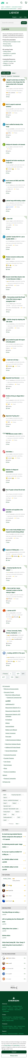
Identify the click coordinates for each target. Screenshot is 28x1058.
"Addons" (14, 803)
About (15, 1026)
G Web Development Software (13, 740)
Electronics (11, 1008)
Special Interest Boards (11, 750)
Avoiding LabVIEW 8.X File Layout (16, 653)
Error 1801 (10, 218)
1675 (18, 673)
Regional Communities (10, 778)
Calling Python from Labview (9, 928)
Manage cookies (14, 1055)
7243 (12, 677)
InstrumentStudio (9, 726)
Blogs (5, 768)
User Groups (7, 761)
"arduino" (17, 811)
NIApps (5, 63)
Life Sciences (10, 1009)
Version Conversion (10, 733)
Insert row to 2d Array (12, 360)
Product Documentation (13, 1033)
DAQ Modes (9, 451)
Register (14, 17)
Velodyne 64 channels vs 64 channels (15, 144)
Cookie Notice (16, 1045)
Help (25, 17)
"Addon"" (5, 803)
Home (2, 7)
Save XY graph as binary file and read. (15, 490)
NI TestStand (8, 719)
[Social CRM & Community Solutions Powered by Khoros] (14, 987)
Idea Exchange (8, 765)
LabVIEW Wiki (7, 65)
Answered (9, 76)
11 (6, 388)
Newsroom (5, 1028)
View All (14, 829)
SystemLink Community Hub (14, 697)
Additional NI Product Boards (12, 747)
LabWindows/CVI (9, 704)
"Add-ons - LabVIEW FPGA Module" (10, 800)
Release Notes (7, 43)
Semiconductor (18, 1009)
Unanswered (16, 76)
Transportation (6, 1011)
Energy (16, 1008)
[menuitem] (21, 3)
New (8, 96)
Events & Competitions (10, 771)
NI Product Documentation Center (11, 41)
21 (6, 560)
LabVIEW (7, 701)
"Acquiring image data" (16, 794)
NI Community (6, 686)
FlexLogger (8, 736)
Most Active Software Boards (8, 8)
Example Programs (9, 758)
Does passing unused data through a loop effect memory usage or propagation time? (15, 299)
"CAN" (18, 817)
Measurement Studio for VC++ (13, 707)
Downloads (4, 1033)
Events (21, 1028)
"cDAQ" (5, 820)
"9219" (4, 794)
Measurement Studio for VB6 (12, 711)
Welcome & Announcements (11, 689)
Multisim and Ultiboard (11, 729)
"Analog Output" (6, 811)
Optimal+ (5, 775)
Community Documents (10, 755)
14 (6, 269)
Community (8, 7)
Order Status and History (18, 1017)
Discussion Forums (16, 7)
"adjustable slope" (7, 806)
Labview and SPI (11, 610)
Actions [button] (13, 73)
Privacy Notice (7, 1045)
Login (20, 17)
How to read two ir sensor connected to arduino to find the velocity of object (14, 590)
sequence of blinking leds (12, 550)
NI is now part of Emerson (7, 1026)
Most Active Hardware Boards (13, 744)
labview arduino (6, 935)
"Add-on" (5, 797)
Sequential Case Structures (13, 378)
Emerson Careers (21, 1026)
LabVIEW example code (9, 61)
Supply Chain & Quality (13, 1028)
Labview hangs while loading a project (15, 200)
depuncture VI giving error (12, 416)
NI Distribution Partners (7, 1017)
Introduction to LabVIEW (9, 53)
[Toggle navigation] (7, 3)
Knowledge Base (7, 45)
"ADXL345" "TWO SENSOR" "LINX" (10, 808)
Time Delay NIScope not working (10, 912)
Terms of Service (14, 1018)
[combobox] (10, 22)
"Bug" (13, 814)
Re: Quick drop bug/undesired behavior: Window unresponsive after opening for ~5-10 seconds (12, 836)
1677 (3, 677)
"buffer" (4, 814)
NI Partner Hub (6, 782)
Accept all (14, 1051)
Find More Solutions (14, 907)
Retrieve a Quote (6, 1018)
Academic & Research (6, 1006)
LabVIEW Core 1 (7, 55)
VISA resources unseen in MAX (14, 434)
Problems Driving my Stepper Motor (15, 396)
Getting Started (7, 51)
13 (6, 408)
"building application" (7, 817)
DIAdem (7, 723)
